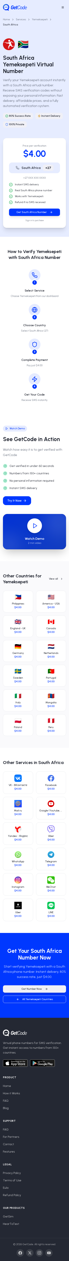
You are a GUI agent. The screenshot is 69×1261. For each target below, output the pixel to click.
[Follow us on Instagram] (39, 1253)
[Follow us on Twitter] (29, 1253)
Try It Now (14, 500)
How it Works (11, 1093)
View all (53, 578)
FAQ (5, 1100)
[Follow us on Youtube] (49, 1253)
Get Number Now (31, 988)
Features (9, 1151)
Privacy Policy (12, 1173)
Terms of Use (12, 1180)
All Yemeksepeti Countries (37, 999)
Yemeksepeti (40, 19)
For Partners (11, 1137)
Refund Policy (12, 1195)
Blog (6, 1108)
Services (21, 19)
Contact (8, 1144)
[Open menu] (62, 7)
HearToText (11, 1224)
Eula (5, 1187)
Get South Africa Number (31, 212)
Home (6, 19)
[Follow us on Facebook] (20, 1253)
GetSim (8, 1216)
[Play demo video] (34, 525)
